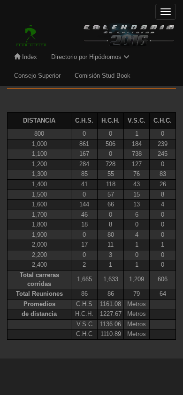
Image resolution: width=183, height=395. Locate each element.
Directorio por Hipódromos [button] (87, 56)
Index (28, 56)
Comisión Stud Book (102, 75)
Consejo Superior (37, 75)
